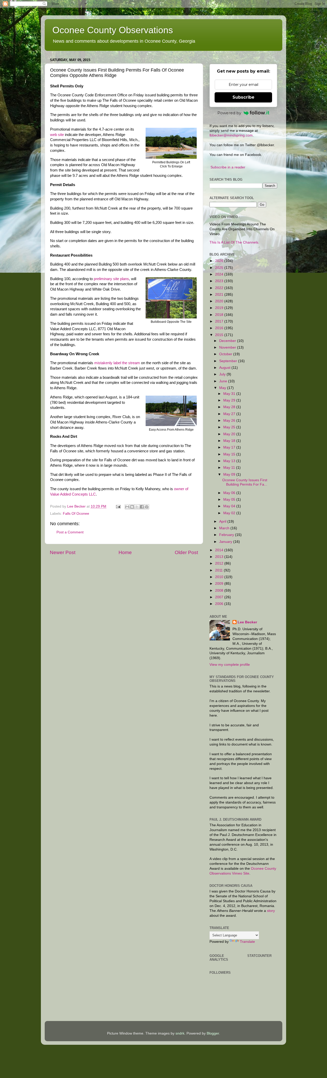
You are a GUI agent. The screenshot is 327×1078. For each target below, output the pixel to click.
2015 (219, 335)
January (226, 542)
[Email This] (127, 506)
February (227, 535)
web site (57, 135)
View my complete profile (229, 665)
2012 (219, 563)
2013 (219, 557)
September (228, 361)
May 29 (229, 400)
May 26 (229, 420)
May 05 (229, 499)
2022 (219, 288)
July (223, 374)
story (271, 911)
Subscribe (243, 97)
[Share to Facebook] (141, 506)
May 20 (229, 434)
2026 (219, 261)
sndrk (180, 1033)
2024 (219, 274)
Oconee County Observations (112, 30)
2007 (219, 597)
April (223, 521)
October (226, 354)
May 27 (229, 414)
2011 (219, 570)
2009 (219, 584)
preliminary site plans (111, 279)
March (224, 528)
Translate (247, 942)
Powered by (229, 112)
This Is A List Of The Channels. (234, 242)
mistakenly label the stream (117, 363)
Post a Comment (70, 532)
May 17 (229, 447)
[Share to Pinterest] (146, 506)
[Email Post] (118, 506)
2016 (219, 328)
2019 (219, 308)
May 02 (229, 513)
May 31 (229, 394)
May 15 (229, 454)
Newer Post (62, 552)
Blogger (213, 1033)
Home (125, 552)
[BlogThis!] (132, 506)
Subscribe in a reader (228, 167)
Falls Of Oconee (76, 513)
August (225, 368)
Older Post (186, 552)
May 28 (229, 407)
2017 (219, 321)
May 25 (229, 427)
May (223, 388)
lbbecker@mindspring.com (231, 135)
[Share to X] (136, 506)
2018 (219, 315)
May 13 (229, 461)
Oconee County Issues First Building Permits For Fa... (244, 482)
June (223, 381)
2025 (219, 268)
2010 (219, 577)
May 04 (229, 506)
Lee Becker (247, 622)
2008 (219, 590)
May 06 (229, 493)
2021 (219, 294)
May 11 (229, 467)
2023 (219, 281)
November (228, 347)
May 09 (229, 474)
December (228, 341)
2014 (219, 550)
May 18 (229, 441)
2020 (219, 301)
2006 (219, 604)
